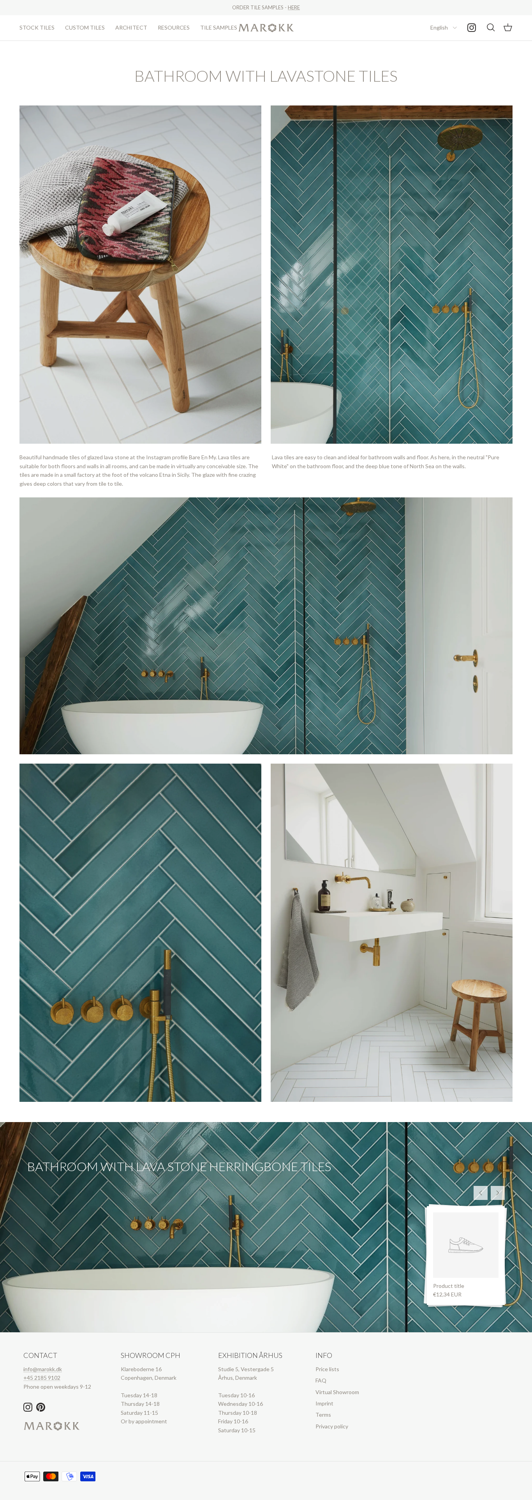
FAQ (320, 1380)
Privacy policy (331, 1426)
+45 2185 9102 (41, 1377)
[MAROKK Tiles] (266, 28)
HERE (294, 7)
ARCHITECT (131, 27)
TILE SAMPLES (218, 27)
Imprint (324, 1403)
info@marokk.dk (42, 1369)
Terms (323, 1414)
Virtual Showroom (337, 1392)
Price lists (327, 1369)
